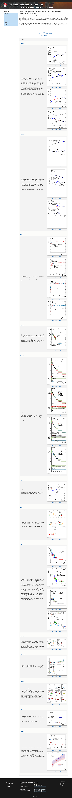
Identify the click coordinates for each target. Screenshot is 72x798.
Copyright (34, 796)
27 (34, 785)
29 (38, 785)
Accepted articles (8, 16)
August (37, 782)
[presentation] (30, 13)
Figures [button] (22, 39)
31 (41, 785)
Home (22, 7)
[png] (53, 66)
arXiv (21, 785)
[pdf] (56, 66)
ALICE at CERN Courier (24, 786)
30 (39, 785)
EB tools (6, 22)
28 (36, 785)
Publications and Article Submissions (27, 5)
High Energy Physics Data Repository (26, 782)
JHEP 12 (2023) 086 (43, 31)
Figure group (43, 37)
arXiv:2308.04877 (41, 34)
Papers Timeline (8, 20)
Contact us (8, 786)
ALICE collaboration (29, 7)
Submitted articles (8, 18)
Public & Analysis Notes (48, 7)
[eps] (60, 66)
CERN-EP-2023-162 (43, 35)
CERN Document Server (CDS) (25, 790)
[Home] (7, 5)
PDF (47, 34)
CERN (8, 0)
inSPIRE (50, 34)
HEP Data (43, 32)
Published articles (8, 14)
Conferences (38, 7)
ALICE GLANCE (22, 789)
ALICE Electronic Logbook (24, 788)
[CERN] (62, 783)
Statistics (6, 24)
